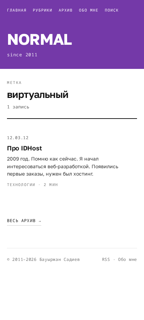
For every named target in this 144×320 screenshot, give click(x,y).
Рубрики (42, 10)
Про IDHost (24, 148)
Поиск (112, 10)
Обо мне (89, 10)
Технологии (21, 184)
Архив (66, 10)
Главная (17, 10)
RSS (106, 259)
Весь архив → (24, 220)
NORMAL (39, 39)
